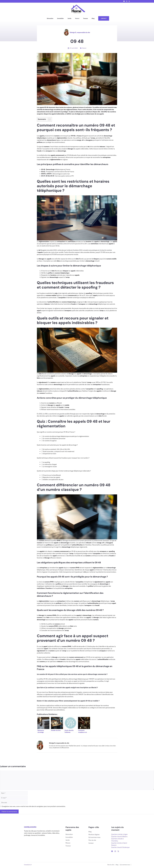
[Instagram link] (126, 1)
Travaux (85, 18)
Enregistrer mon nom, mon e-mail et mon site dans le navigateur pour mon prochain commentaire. (34, 806)
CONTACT (104, 18)
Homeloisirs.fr (28, 864)
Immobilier (60, 18)
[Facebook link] (124, 1)
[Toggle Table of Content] (48, 119)
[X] (118, 851)
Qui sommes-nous (94, 837)
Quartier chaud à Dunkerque (120, 847)
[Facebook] (112, 851)
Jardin (69, 18)
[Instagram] (115, 851)
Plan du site (92, 840)
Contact (90, 843)
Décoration (50, 18)
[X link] (129, 1)
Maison (77, 18)
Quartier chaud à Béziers (119, 836)
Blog (93, 18)
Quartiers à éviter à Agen (119, 834)
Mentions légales (94, 834)
